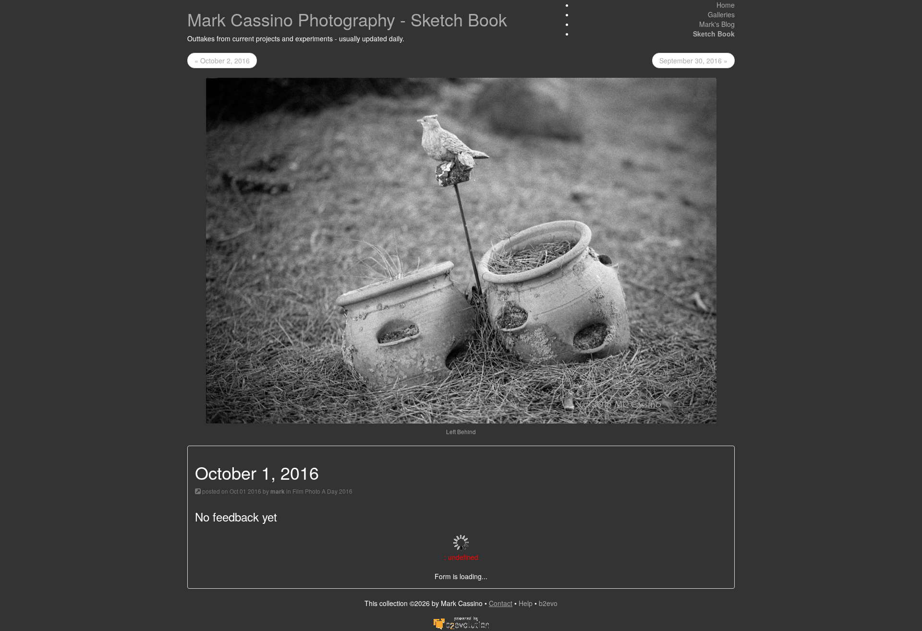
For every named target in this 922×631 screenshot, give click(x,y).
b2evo (548, 603)
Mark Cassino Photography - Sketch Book (347, 19)
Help (526, 603)
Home (725, 5)
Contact (500, 603)
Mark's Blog (717, 24)
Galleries (721, 14)
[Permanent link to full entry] (198, 491)
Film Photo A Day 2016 (322, 491)
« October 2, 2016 (222, 60)
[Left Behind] (461, 250)
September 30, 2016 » (693, 60)
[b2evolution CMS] (461, 622)
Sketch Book (714, 33)
